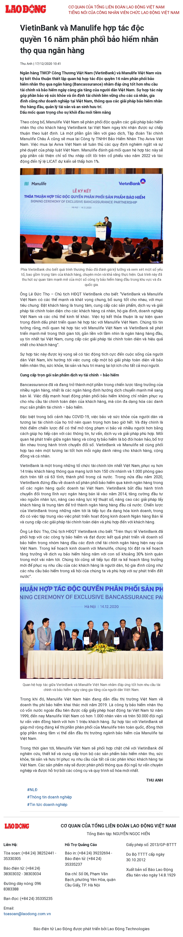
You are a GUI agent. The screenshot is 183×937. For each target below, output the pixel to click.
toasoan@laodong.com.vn (27, 914)
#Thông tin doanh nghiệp (49, 797)
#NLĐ (32, 789)
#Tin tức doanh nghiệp (47, 804)
